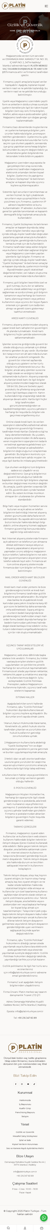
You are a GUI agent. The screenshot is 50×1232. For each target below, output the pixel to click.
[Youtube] (28, 1084)
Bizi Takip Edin (25, 1075)
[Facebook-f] (15, 1084)
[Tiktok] (34, 1084)
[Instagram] (21, 1084)
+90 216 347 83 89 (27, 1018)
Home (12, 31)
